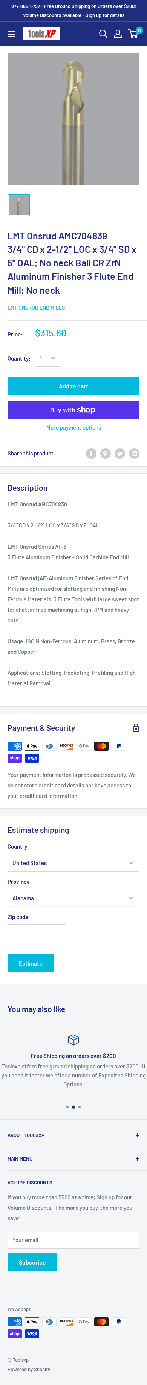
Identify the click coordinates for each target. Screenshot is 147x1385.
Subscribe (32, 1262)
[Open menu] (11, 34)
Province (19, 881)
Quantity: (19, 358)
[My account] (118, 34)
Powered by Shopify (29, 1369)
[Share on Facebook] (91, 453)
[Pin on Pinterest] (105, 453)
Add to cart (73, 385)
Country (17, 846)
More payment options (73, 427)
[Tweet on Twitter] (120, 453)
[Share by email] (134, 453)
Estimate (31, 963)
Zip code (18, 916)
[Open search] (103, 34)
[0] (133, 33)
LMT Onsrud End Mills (36, 308)
